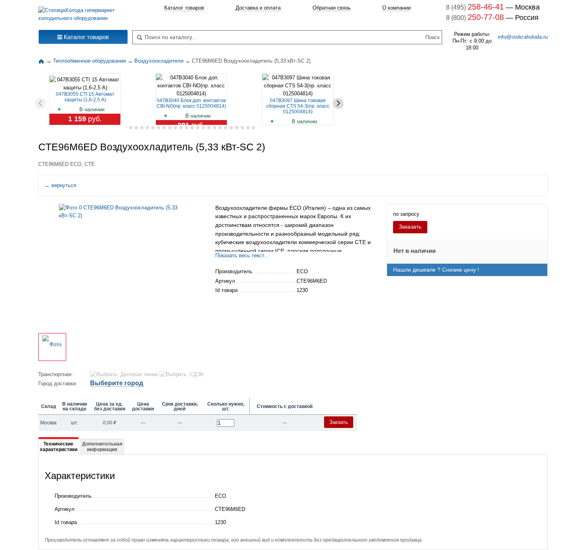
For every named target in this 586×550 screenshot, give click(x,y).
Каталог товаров (184, 8)
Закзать (338, 422)
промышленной (235, 251)
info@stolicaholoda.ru (523, 37)
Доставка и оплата (258, 8)
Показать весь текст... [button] (242, 255)
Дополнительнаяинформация (102, 446)
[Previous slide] (40, 103)
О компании (396, 8)
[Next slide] (338, 103)
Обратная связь (332, 8)
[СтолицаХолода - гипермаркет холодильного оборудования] (83, 12)
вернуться (60, 185)
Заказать (410, 226)
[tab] (125, 128)
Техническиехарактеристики (58, 446)
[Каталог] (42, 61)
